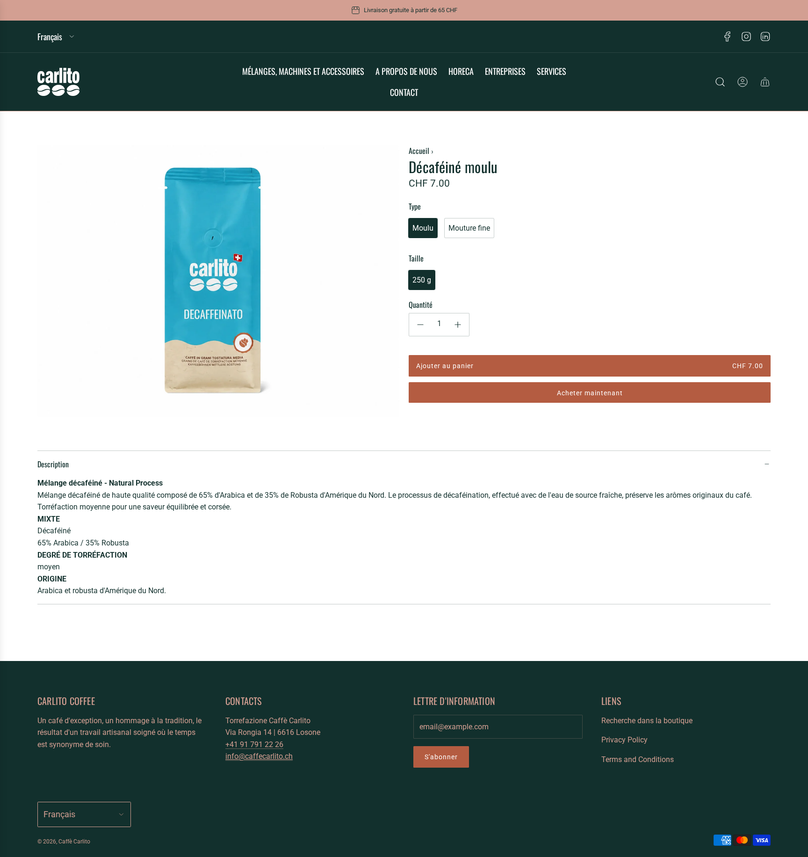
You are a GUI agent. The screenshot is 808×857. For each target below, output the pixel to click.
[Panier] (765, 82)
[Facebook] (727, 36)
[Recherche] (720, 82)
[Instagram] (746, 36)
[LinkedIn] (765, 36)
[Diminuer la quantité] (420, 324)
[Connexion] (742, 82)
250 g (421, 280)
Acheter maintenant (590, 393)
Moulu (422, 228)
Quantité (421, 304)
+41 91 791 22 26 (254, 744)
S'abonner (441, 757)
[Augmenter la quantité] (458, 324)
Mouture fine (469, 228)
